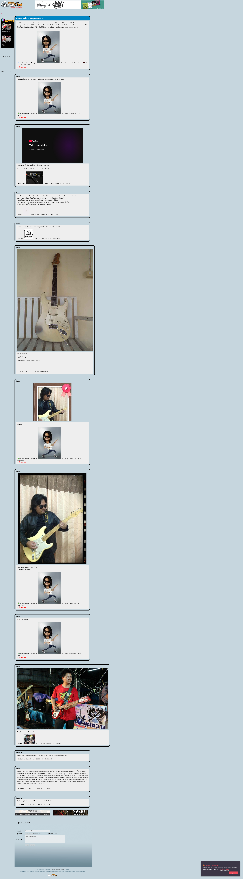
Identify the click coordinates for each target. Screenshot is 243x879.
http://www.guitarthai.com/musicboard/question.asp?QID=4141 (34, 801)
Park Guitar (21, 183)
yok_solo (20, 238)
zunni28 (20, 743)
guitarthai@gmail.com (58, 869)
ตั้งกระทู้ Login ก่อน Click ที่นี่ (22, 823)
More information (224, 869)
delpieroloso (21, 759)
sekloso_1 (33, 63)
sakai (19, 372)
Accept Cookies (234, 873)
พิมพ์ (80, 63)
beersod (20, 214)
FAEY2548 (21, 789)
